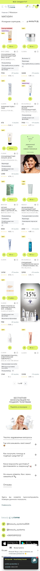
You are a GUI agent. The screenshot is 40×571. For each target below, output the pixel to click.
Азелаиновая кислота (9, 364)
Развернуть (6, 505)
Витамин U (26, 58)
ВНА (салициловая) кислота (8, 367)
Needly (24, 204)
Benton (4, 204)
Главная (5, 12)
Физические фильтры (9, 318)
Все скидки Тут (20, 2)
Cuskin (24, 51)
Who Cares (5, 51)
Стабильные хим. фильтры (8, 68)
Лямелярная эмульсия (29, 221)
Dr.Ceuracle (26, 104)
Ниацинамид (6, 63)
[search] (6, 6)
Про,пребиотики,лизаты (10, 65)
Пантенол (5, 218)
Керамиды (25, 61)
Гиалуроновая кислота (30, 216)
